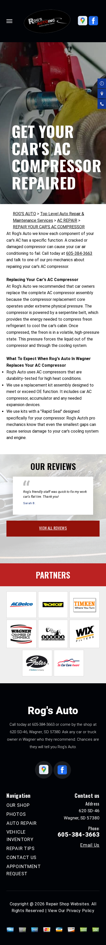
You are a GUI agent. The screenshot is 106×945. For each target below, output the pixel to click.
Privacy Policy (80, 910)
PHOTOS (16, 814)
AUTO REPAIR (21, 823)
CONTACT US (21, 857)
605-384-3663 (79, 253)
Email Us (90, 845)
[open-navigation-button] (9, 21)
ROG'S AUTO (24, 213)
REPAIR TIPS (20, 848)
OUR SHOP (18, 805)
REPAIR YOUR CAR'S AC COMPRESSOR (49, 226)
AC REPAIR (67, 220)
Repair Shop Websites (67, 904)
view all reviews (53, 528)
